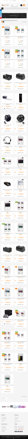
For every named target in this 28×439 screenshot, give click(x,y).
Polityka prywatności (17, 421)
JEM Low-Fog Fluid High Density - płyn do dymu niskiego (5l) (7, 36)
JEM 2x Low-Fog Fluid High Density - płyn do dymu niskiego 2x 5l (20, 36)
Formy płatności (4, 426)
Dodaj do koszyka (7, 44)
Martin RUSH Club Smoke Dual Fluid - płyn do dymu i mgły (20, 363)
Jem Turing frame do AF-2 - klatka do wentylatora (7, 146)
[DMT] (21, 406)
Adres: (16, 426)
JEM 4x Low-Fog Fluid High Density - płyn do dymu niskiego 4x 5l (20, 60)
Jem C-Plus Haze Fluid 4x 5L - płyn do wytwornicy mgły (7, 233)
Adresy (3, 421)
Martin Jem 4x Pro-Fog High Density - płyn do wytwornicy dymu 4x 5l (7, 342)
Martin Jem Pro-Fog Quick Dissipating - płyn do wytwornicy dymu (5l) (20, 298)
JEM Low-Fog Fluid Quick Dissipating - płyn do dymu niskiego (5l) (7, 298)
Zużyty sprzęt (16, 418)
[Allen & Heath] (5, 406)
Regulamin (3, 431)
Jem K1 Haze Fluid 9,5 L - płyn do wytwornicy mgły (20, 168)
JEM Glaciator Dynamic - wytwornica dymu (7, 319)
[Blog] (1, 13)
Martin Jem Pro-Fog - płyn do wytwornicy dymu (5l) (20, 146)
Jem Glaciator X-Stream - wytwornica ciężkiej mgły (7, 104)
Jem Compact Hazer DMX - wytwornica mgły (21, 82)
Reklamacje (3, 430)
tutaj (20, 437)
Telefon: (16, 429)
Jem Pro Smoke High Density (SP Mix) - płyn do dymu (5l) (20, 190)
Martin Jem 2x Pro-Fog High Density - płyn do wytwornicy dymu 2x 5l (21, 320)
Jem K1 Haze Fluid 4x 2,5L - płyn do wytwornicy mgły (7, 211)
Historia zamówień (4, 418)
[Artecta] (13, 406)
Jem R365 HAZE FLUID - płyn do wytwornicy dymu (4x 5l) (20, 233)
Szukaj (21, 5)
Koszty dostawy (4, 427)
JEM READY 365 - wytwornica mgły (7, 189)
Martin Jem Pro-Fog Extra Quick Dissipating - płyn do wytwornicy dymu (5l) (21, 276)
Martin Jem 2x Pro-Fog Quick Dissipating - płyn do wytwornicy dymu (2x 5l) (20, 342)
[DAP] (17, 406)
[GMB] (1, 15)
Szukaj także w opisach (15, 6)
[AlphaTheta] (9, 406)
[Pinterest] (1, 17)
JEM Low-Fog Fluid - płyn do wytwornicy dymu (7, 59)
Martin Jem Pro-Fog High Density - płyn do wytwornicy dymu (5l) (7, 276)
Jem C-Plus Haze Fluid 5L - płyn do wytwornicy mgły (7, 385)
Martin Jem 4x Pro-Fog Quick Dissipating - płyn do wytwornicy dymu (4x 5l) (7, 363)
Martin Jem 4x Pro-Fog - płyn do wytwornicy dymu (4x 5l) (20, 211)
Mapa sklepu (16, 417)
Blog (15, 422)
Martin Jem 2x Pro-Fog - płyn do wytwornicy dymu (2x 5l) (7, 168)
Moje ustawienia (4, 417)
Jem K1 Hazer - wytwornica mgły (7, 82)
